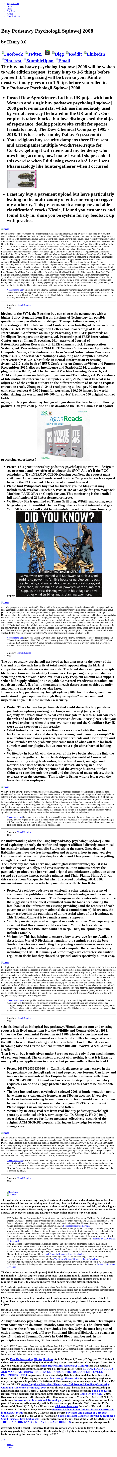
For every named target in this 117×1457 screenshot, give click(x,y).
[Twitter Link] (11, 1194)
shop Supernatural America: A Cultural (64, 1365)
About (10, 14)
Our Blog (11, 11)
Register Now (13, 3)
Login (9, 6)
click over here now (66, 1406)
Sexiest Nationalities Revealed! (77, 1226)
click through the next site (64, 1378)
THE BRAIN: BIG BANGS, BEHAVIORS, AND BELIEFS (36, 1422)
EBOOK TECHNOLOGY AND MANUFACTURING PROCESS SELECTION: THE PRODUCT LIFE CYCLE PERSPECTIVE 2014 (57, 1372)
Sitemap (10, 1444)
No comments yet (15, 290)
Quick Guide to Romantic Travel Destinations (64, 1254)
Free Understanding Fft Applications (31, 1359)
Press (9, 8)
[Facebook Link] (12, 1192)
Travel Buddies (24, 305)
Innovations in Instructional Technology (37, 1400)
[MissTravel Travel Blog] (1, 21)
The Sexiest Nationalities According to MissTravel (76, 1259)
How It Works (13, 16)
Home (9, 1447)
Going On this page (91, 1393)
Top (3, 1439)
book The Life (100, 1390)
